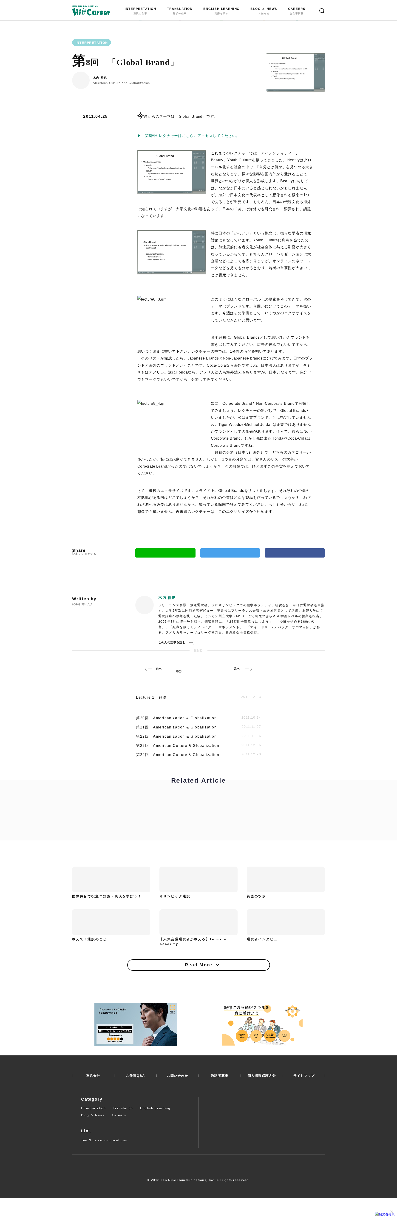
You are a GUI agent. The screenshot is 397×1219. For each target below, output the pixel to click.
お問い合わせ (177, 1075)
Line (165, 553)
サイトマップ (304, 1075)
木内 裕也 (100, 77)
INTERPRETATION (140, 11)
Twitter (230, 553)
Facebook (295, 553)
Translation (123, 1108)
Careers (119, 1115)
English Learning (155, 1108)
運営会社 (93, 1075)
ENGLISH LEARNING (221, 11)
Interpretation (93, 1108)
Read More (198, 964)
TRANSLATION (180, 11)
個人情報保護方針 (262, 1075)
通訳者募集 (220, 1075)
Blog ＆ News (93, 1115)
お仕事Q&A (135, 1075)
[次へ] (248, 668)
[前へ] (148, 668)
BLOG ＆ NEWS (263, 11)
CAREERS (297, 11)
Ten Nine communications (104, 1140)
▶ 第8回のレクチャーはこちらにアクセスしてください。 (188, 136)
